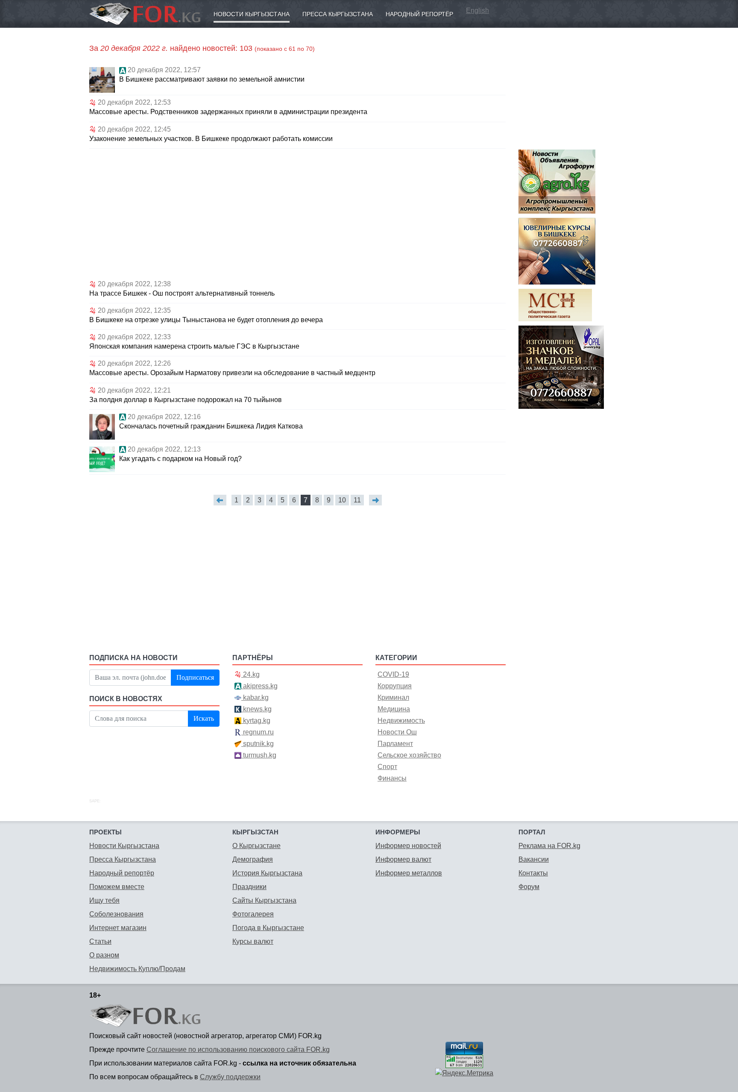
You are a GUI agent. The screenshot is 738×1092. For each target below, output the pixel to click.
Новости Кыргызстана (252, 14)
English (477, 10)
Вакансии (533, 859)
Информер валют (403, 859)
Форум (528, 886)
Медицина (394, 709)
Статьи (100, 941)
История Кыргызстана (267, 873)
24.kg (250, 674)
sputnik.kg (257, 743)
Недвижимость (401, 720)
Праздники (249, 886)
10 (342, 500)
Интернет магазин (117, 927)
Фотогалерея (253, 914)
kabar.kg (255, 697)
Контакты (533, 873)
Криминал (393, 697)
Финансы (392, 778)
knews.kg (256, 709)
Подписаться (195, 677)
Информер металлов (408, 873)
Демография (252, 859)
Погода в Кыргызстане (268, 927)
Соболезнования (116, 914)
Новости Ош (397, 732)
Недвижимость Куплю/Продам (137, 968)
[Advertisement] (297, 213)
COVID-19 (393, 674)
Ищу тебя (104, 900)
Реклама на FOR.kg (549, 845)
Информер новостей (408, 845)
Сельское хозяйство (409, 755)
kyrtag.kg (255, 720)
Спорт (387, 766)
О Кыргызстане (256, 845)
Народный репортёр (419, 14)
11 (357, 500)
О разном (104, 955)
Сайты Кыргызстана (264, 900)
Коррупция (395, 686)
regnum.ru (257, 732)
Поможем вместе (116, 886)
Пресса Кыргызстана (337, 14)
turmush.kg (258, 755)
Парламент (395, 743)
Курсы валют (252, 941)
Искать (203, 718)
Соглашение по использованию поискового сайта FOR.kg (238, 1049)
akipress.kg (259, 686)
